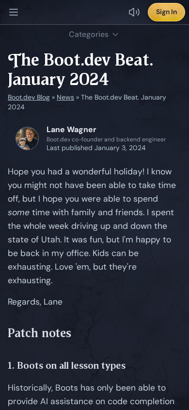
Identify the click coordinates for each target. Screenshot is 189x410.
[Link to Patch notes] (78, 333)
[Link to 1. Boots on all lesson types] (132, 365)
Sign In (166, 11)
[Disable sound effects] (134, 12)
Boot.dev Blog (29, 97)
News (65, 97)
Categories (89, 34)
